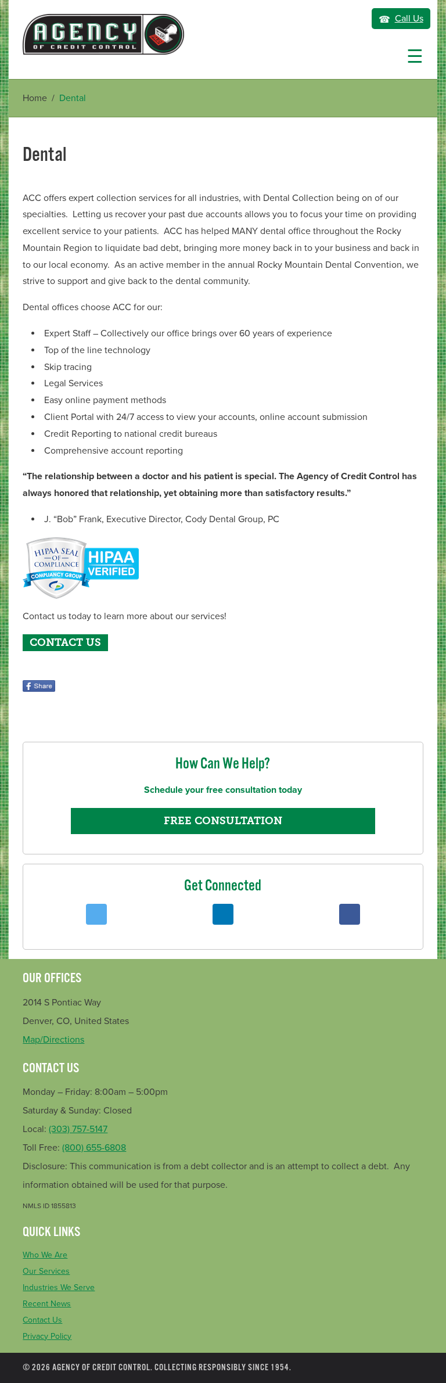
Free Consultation (223, 820)
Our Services (46, 1271)
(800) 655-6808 (94, 1148)
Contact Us (42, 1320)
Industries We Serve (59, 1287)
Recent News (47, 1304)
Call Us (409, 18)
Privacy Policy (47, 1336)
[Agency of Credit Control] (103, 34)
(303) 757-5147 (78, 1129)
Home (35, 98)
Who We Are (45, 1255)
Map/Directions (53, 1040)
